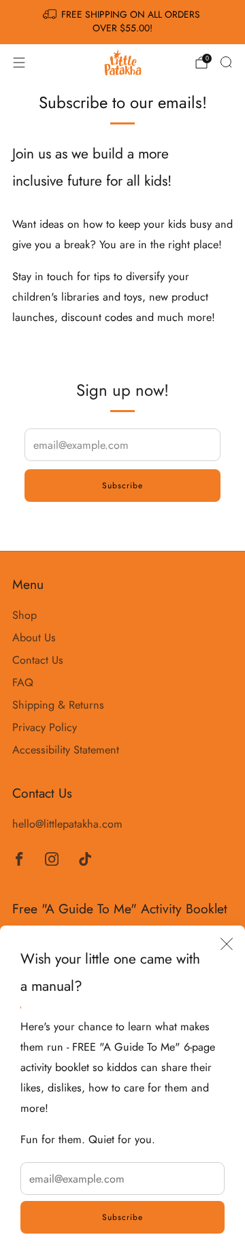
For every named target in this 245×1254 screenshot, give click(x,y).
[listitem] (122, 22)
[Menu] (19, 62)
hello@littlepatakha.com (67, 824)
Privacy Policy (44, 727)
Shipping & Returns (58, 705)
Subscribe (122, 1217)
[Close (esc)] (226, 944)
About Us (34, 637)
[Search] (226, 62)
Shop (24, 615)
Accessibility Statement (65, 750)
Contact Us (37, 660)
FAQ (22, 682)
